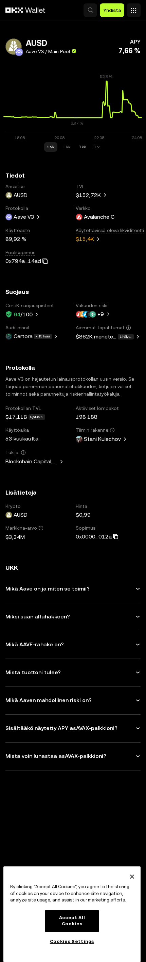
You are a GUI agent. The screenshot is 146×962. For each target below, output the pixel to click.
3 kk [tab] (82, 147)
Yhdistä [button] (112, 10)
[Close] (132, 876)
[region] (72, 914)
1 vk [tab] (51, 147)
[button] (90, 10)
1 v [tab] (96, 147)
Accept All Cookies (72, 920)
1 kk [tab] (66, 147)
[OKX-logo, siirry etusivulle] (25, 10)
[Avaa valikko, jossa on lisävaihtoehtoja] (134, 8)
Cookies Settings (72, 941)
